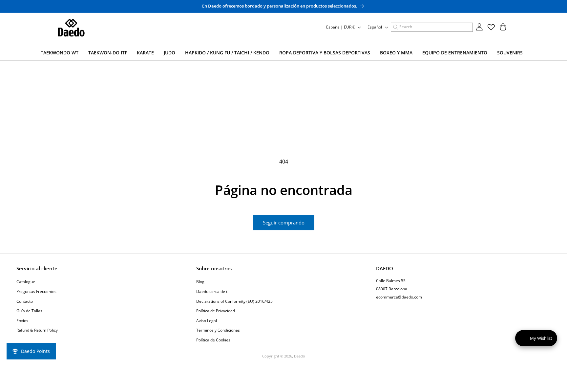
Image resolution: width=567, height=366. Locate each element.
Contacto (24, 301)
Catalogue (25, 281)
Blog (200, 281)
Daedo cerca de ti (212, 291)
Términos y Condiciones (218, 330)
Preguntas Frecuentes (36, 291)
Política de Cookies (213, 340)
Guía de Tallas (29, 311)
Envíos (22, 320)
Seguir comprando (283, 222)
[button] (432, 27)
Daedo (299, 356)
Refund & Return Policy (37, 330)
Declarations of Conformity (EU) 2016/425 (234, 301)
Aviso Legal (206, 320)
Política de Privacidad (215, 311)
